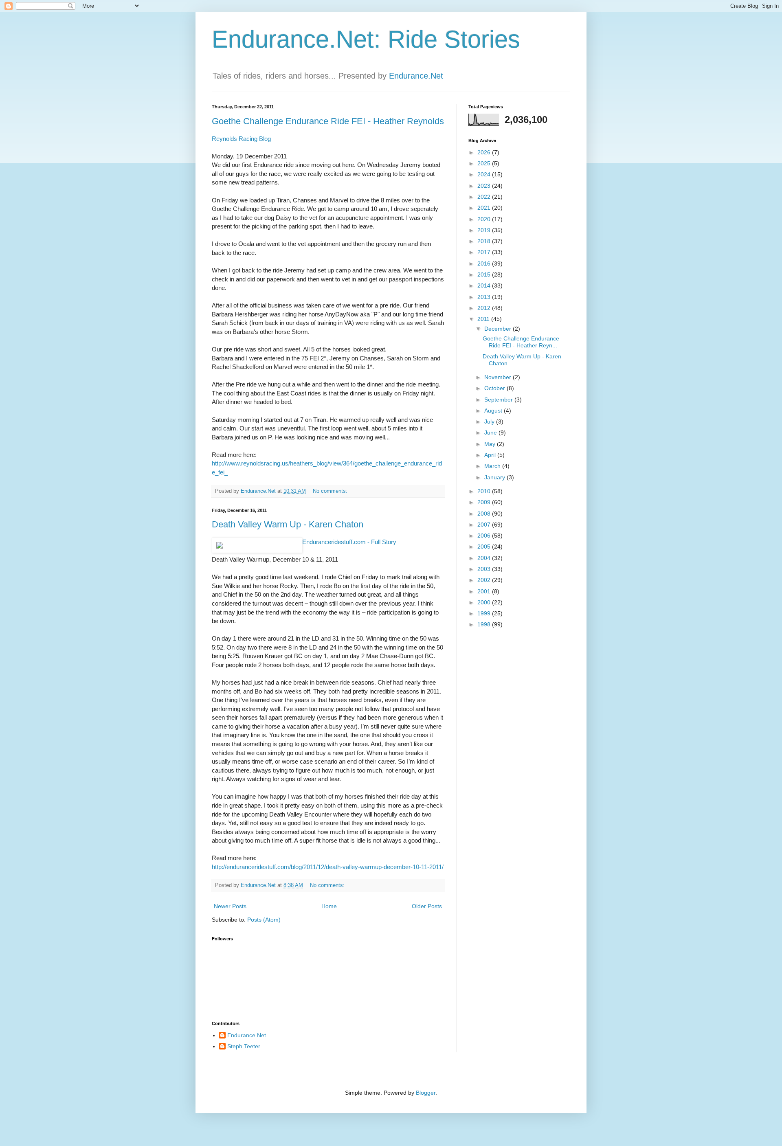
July (490, 421)
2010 (484, 491)
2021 (484, 207)
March (493, 466)
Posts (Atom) (264, 919)
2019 (484, 230)
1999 (484, 613)
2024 (484, 174)
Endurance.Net (416, 75)
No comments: (331, 491)
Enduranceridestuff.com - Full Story (349, 541)
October (495, 388)
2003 (484, 569)
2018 (484, 241)
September (499, 399)
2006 (484, 535)
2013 (484, 297)
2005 (484, 546)
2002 (484, 580)
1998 (484, 624)
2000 (484, 602)
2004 (484, 558)
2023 (484, 185)
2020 (484, 219)
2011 (484, 319)
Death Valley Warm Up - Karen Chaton (287, 524)
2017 (484, 252)
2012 (484, 308)
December (498, 328)
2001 (484, 591)
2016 (484, 263)
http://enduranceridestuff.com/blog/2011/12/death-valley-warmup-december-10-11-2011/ (328, 866)
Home (329, 906)
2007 (484, 524)
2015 (484, 274)
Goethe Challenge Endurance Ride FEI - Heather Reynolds (328, 121)
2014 (484, 285)
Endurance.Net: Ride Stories (366, 39)
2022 (484, 196)
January (495, 477)
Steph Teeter (243, 1046)
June (491, 432)
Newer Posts (230, 906)
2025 (484, 163)
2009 (484, 502)
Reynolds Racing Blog (241, 138)
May (490, 444)
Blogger (425, 1092)
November (498, 377)
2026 (484, 152)
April (490, 455)
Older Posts (427, 906)
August (494, 410)
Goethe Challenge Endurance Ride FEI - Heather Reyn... (521, 342)
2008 (484, 513)
